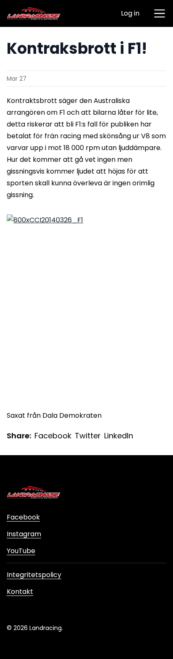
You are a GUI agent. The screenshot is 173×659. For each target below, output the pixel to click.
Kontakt (20, 591)
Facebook (52, 435)
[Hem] (33, 13)
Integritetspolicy (34, 575)
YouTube (21, 551)
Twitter (88, 435)
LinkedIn (118, 435)
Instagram (24, 534)
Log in (130, 13)
